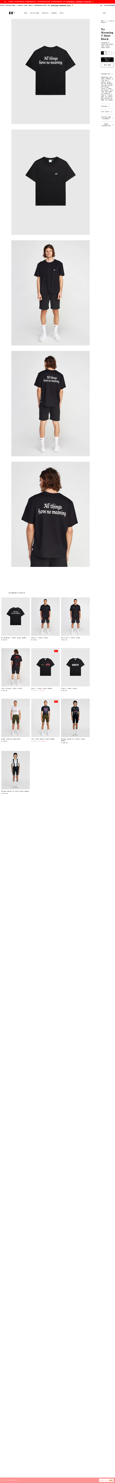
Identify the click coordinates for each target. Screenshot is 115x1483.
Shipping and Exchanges (106, 118)
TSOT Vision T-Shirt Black (11, 688)
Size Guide (105, 111)
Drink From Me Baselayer (10, 739)
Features (104, 106)
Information (105, 74)
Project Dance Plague (78, 1)
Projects (45, 13)
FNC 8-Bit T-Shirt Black (70, 637)
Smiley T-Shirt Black (39, 637)
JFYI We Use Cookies (9, 1480)
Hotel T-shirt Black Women (41, 688)
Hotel (62, 13)
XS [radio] (103, 53)
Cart (104, 13)
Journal (54, 13)
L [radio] (110, 53)
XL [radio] (113, 53)
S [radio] (105, 53)
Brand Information (106, 124)
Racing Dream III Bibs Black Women (15, 791)
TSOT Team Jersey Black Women (42, 739)
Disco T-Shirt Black (69, 688)
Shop (25, 13)
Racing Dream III (50, 5)
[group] (50, 71)
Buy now (107, 65)
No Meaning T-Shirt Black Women (13, 637)
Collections (34, 13)
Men (102, 21)
